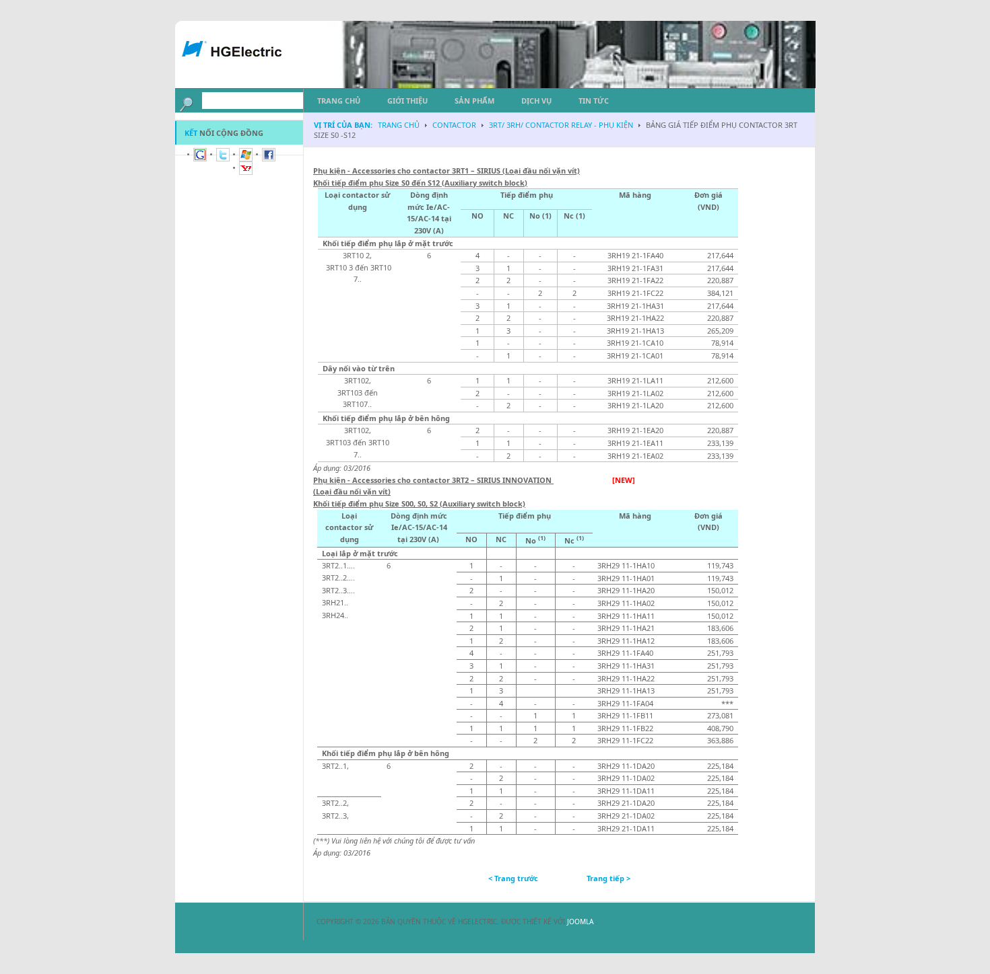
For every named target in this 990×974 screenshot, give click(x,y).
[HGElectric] (242, 61)
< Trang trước (513, 878)
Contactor (454, 125)
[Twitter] (223, 158)
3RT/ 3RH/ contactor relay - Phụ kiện (561, 125)
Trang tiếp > (608, 878)
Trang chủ (399, 125)
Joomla (581, 921)
